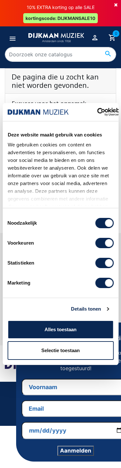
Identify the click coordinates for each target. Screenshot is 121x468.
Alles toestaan (60, 329)
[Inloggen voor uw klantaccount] (95, 37)
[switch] (104, 243)
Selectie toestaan (60, 350)
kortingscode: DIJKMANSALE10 (60, 18)
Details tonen (86, 309)
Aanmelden (75, 450)
